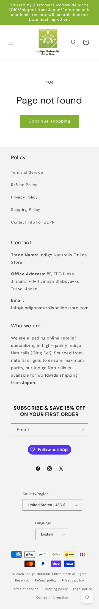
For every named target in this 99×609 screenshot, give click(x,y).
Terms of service (25, 589)
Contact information (52, 597)
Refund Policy (24, 184)
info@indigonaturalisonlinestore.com (50, 308)
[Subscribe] (82, 429)
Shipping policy (56, 589)
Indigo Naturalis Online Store (48, 574)
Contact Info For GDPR (32, 222)
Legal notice (82, 589)
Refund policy (46, 580)
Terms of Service (27, 172)
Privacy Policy (24, 197)
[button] (11, 42)
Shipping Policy (25, 209)
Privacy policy (73, 580)
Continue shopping (49, 121)
